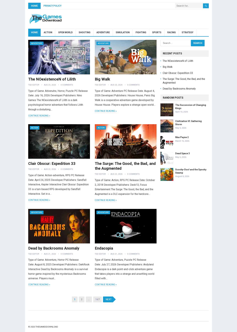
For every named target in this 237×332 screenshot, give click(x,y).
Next (109, 299)
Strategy (187, 32)
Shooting (84, 32)
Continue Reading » (39, 115)
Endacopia (104, 248)
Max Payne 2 (182, 137)
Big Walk (102, 79)
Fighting (141, 32)
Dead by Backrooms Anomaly (53, 248)
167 (97, 299)
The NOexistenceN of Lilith (52, 79)
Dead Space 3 (182, 153)
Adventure (103, 32)
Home (34, 6)
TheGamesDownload (46, 327)
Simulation (123, 32)
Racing (171, 32)
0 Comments (67, 85)
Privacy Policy (52, 6)
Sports (156, 32)
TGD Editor (33, 85)
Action (48, 32)
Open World (65, 32)
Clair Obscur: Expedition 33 (51, 163)
